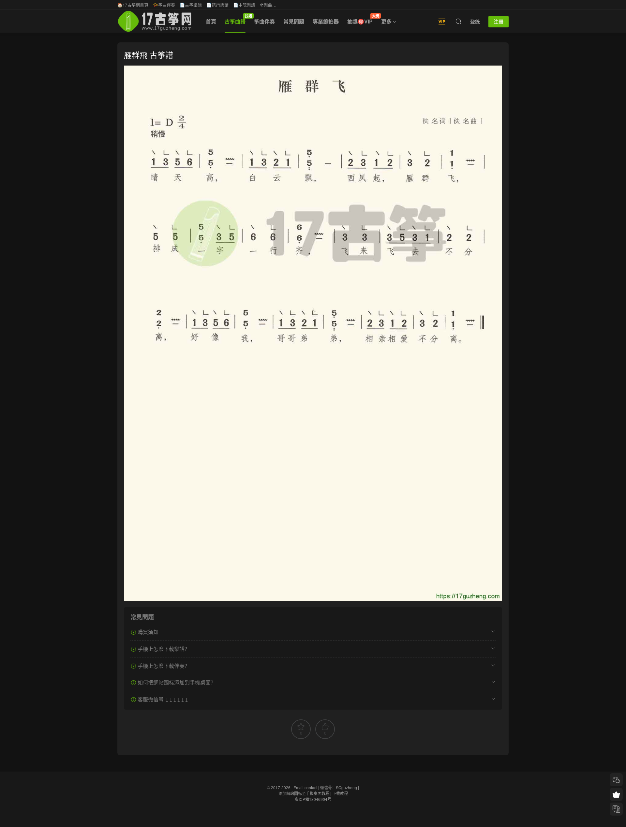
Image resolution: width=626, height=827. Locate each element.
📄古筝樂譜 (191, 5)
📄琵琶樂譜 (217, 5)
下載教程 (340, 793)
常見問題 (293, 21)
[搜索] (458, 21)
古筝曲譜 (237, 19)
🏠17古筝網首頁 (132, 5)
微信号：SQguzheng (338, 787)
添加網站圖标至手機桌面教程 (303, 793)
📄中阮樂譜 (244, 5)
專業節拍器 (326, 21)
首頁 (211, 21)
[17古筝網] (154, 21)
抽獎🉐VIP (362, 19)
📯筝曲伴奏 (164, 5)
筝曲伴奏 (264, 21)
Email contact (305, 787)
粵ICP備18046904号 (313, 799)
